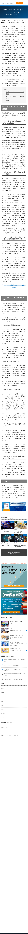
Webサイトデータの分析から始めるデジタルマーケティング (14, 669)
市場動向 (3, 713)
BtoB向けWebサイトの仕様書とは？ (12, 665)
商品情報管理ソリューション (8, 727)
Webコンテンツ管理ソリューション (9, 735)
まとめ (7, 100)
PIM (2, 701)
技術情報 (3, 718)
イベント (3, 705)
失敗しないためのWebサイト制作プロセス (13, 679)
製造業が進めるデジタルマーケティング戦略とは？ (14, 660)
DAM (2, 692)
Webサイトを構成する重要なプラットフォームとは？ (14, 674)
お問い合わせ (19, 2)
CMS (2, 688)
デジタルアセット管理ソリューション (10, 731)
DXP (2, 697)
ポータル (3, 709)
